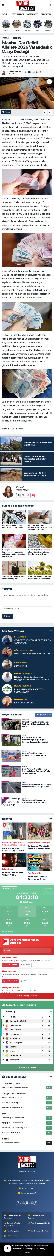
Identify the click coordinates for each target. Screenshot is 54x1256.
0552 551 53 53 (28, 1188)
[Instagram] (28, 495)
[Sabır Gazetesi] (25, 5)
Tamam (27, 1253)
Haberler (6, 38)
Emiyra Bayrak (21, 663)
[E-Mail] (18, 495)
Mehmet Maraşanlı (23, 674)
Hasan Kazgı (20, 700)
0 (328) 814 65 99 (11, 965)
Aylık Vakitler (8, 931)
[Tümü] (50, 631)
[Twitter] (23, 495)
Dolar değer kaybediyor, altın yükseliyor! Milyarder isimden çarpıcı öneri (39, 552)
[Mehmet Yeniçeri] (7, 689)
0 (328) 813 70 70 (11, 981)
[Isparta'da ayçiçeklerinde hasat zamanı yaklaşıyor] (40, 568)
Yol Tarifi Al (26, 965)
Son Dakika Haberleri (39, 1231)
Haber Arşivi (12, 1236)
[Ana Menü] (3, 6)
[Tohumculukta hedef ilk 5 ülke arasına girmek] (14, 568)
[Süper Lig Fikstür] (50, 1077)
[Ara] (50, 5)
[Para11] (27, 181)
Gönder (7, 616)
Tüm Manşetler (13, 1231)
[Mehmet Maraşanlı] (7, 677)
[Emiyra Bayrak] (7, 664)
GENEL (5, 14)
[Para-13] (27, 250)
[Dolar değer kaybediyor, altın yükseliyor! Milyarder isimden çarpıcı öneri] (40, 541)
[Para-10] (27, 316)
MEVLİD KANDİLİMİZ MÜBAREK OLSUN (32, 654)
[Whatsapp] (32, 1203)
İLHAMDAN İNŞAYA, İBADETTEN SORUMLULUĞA (29, 690)
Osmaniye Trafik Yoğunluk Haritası (12, 1224)
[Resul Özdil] (7, 640)
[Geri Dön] (7, 1248)
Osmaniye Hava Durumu (36, 1216)
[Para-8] (27, 383)
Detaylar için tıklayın (27, 1067)
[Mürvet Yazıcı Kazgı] (7, 652)
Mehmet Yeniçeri (22, 686)
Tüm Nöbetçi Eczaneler (28, 996)
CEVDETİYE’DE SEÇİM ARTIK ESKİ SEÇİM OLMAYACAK (32, 641)
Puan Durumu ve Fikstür (40, 1223)
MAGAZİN (46, 14)
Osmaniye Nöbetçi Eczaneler (13, 1216)
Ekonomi (17, 38)
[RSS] (36, 1203)
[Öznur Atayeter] (8, 491)
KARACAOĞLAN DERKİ (24, 703)
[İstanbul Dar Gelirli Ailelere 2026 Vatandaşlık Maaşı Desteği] (27, 93)
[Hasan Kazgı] (7, 701)
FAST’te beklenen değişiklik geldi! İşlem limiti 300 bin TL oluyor (40, 528)
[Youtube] (32, 495)
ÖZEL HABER (18, 14)
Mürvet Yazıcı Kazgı (24, 651)
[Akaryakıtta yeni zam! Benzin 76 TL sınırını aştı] (14, 517)
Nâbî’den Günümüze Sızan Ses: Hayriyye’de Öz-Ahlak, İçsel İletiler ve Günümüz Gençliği (31, 678)
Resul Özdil (20, 637)
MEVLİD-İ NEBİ (20, 666)
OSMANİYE (32, 14)
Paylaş (7, 112)
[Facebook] (18, 1203)
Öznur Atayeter (23, 490)
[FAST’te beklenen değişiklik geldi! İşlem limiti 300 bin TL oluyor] (40, 517)
